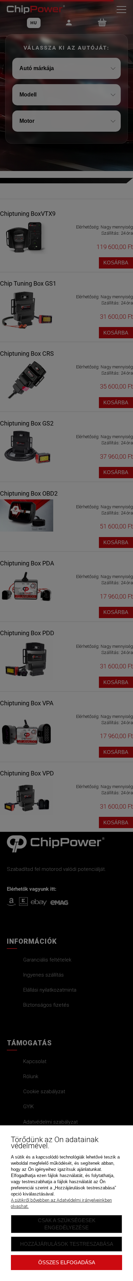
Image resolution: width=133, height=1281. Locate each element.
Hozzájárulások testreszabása (66, 1244)
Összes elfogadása (66, 1262)
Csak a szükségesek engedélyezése (66, 1223)
